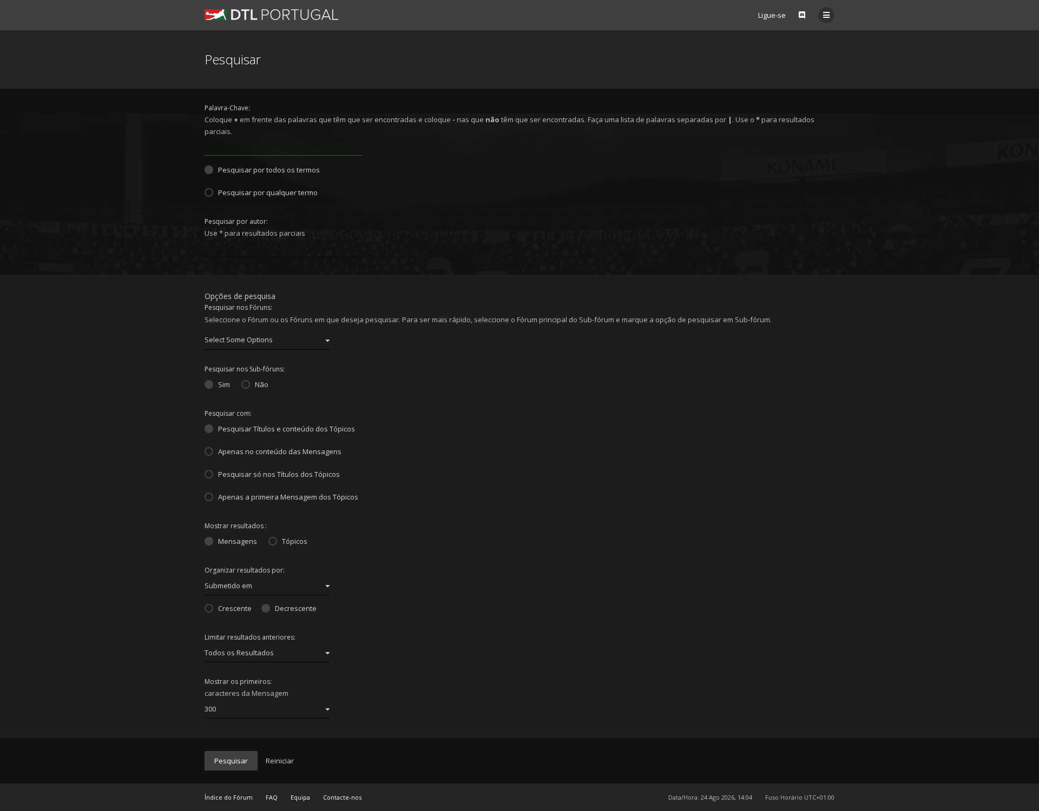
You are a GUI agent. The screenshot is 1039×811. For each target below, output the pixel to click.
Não (261, 384)
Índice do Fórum (229, 797)
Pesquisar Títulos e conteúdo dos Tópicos (286, 429)
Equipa (300, 797)
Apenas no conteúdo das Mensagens (279, 451)
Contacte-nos (342, 797)
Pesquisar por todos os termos (269, 170)
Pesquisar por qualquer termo (268, 192)
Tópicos (294, 541)
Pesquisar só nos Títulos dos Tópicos (279, 474)
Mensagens (237, 541)
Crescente (235, 608)
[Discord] (802, 15)
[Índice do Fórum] (271, 14)
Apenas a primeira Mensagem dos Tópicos (288, 497)
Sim (224, 384)
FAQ (272, 797)
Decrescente (296, 608)
